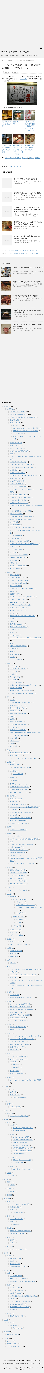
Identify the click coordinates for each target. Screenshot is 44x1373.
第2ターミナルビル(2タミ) (21, 899)
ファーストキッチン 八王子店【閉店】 (22, 467)
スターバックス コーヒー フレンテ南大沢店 (24, 475)
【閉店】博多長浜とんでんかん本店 (21, 693)
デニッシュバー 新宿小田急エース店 (22, 1009)
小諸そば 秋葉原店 (16, 847)
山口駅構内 (13, 1325)
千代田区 (10, 833)
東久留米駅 (13, 801)
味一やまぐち (17, 1328)
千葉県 (6, 1101)
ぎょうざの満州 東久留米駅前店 (20, 818)
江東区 (9, 1077)
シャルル (13, 552)
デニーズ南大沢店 (16, 549)
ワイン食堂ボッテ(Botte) (18, 820)
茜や (11, 454)
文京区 (9, 887)
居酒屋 (37, 158)
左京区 (12, 1134)
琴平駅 (12, 1191)
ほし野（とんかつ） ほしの (19, 495)
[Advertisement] (22, 23)
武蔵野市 (10, 948)
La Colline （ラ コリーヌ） (21, 1169)
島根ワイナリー (15, 1095)
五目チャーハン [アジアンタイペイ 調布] (27, 282)
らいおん (13, 613)
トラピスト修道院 (16, 1276)
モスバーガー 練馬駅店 (18, 830)
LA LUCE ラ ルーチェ (17, 708)
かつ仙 (18, 922)
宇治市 (9, 1173)
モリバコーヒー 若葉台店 (18, 669)
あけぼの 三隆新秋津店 (17, 878)
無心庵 (12, 1240)
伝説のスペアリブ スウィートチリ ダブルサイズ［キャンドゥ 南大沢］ (18, 150)
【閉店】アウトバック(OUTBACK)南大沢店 (24, 544)
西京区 (12, 1166)
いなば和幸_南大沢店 (17, 481)
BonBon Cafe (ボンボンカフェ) (23, 1128)
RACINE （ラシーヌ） (20, 1130)
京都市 (9, 1122)
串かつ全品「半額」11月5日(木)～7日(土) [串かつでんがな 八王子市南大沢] (30, 126)
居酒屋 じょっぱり (16, 930)
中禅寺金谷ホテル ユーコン (19, 1267)
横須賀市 (10, 1246)
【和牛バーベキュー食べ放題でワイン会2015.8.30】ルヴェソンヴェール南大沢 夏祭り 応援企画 (28, 210)
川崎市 (9, 1201)
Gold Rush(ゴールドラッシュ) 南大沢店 (25, 428)
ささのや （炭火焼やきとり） (19, 787)
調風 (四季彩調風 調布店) (18, 646)
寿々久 (12, 632)
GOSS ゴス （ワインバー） (19, 850)
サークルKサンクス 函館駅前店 (20, 1301)
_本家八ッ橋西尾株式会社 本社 (23, 1140)
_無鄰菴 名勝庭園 (19, 1153)
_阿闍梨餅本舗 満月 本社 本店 (23, 1148)
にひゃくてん (17, 425)
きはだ (12, 1175)
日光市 (9, 1256)
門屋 (11, 716)
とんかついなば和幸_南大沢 (19, 451)
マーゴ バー (20, 913)
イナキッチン (14, 666)
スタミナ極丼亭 (18, 434)
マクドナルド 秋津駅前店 (18, 875)
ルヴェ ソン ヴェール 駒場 (18, 944)
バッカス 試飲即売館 (20, 1097)
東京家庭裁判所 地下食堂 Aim (19, 753)
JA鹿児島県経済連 (13, 1334)
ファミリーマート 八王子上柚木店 (21, 465)
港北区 (12, 1222)
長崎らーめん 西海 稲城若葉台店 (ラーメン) (24, 685)
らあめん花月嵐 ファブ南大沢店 (20, 519)
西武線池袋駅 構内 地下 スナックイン (22, 997)
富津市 (9, 1104)
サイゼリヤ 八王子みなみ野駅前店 (21, 516)
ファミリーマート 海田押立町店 (20, 702)
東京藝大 (13, 771)
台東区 (9, 762)
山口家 (12, 719)
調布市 (9, 572)
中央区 (9, 1053)
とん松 (12, 657)
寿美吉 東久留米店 (16, 799)
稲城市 (9, 663)
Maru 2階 (16, 1064)
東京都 (31, 158)
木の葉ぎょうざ (15, 711)
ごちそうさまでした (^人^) (15, 52)
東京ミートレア (15, 423)
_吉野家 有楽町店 (15, 855)
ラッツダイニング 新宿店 (18, 1020)
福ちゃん (16, 780)
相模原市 (10, 1228)
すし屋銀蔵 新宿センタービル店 (20, 1007)
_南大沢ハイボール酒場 (17, 412)
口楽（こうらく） (16, 445)
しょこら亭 (13, 546)
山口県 (6, 1320)
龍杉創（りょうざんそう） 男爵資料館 (22, 1281)
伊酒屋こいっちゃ (16, 1030)
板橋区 (9, 966)
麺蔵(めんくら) (15, 594)
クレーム (10, 1341)
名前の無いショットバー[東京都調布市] (23, 597)
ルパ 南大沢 (14, 522)
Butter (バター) (15, 568)
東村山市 (10, 867)
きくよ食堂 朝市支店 (17, 1304)
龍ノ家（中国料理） (16, 722)
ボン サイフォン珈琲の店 (18, 884)
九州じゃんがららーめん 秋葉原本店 (22, 844)
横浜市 (9, 1216)
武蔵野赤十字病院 (16, 951)
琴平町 (9, 1188)
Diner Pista (19, 919)
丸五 (11, 842)
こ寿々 (12, 1243)
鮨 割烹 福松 (14, 956)
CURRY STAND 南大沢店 (18, 557)
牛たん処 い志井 (15, 586)
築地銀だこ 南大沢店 (17, 484)
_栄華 (12, 743)
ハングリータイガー (16, 1219)
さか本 (12, 700)
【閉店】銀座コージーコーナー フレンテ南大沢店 (26, 506)
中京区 (12, 1157)
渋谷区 (9, 1024)
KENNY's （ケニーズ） (18, 602)
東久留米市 (10, 796)
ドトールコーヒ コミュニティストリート (23, 975)
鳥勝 (11, 651)
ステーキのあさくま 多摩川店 (19, 1204)
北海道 (6, 1270)
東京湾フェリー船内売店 (18, 1249)
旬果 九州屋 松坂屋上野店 (21, 767)
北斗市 (9, 1273)
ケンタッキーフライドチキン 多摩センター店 (24, 1036)
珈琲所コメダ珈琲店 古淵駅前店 (20, 1231)
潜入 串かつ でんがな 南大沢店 (6, 124)
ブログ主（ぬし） (15, 166)
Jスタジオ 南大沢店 (16, 514)
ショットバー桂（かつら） (18, 608)
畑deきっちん (14, 1050)
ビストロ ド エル (15, 942)
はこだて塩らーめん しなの (19, 1307)
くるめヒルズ (14, 810)
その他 (6, 1338)
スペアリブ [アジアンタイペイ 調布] (25, 296)
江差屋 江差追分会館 (17, 1316)
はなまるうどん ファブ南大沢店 (20, 497)
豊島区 (9, 992)
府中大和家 (13, 746)
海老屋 (12, 1261)
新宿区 (9, 1001)
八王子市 (25, 158)
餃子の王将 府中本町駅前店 (19, 713)
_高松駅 (12, 1185)
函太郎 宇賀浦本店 (16, 1293)
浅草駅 (12, 777)
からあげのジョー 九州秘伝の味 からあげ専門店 (25, 1080)
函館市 (9, 1285)
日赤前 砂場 (14, 953)
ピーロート (20, 902)
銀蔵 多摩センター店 (17, 1047)
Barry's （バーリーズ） (17, 610)
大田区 (9, 894)
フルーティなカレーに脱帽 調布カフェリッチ (23, 251)
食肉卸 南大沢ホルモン (17, 473)
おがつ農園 (13, 738)
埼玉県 (6, 1110)
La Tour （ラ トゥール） (21, 1145)
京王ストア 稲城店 (16, 688)
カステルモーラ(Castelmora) (25, 905)
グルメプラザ (14, 977)
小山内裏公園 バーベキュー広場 (20, 511)
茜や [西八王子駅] (18, 123)
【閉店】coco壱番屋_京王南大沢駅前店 (23, 417)
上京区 (12, 1125)
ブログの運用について (14, 1346)
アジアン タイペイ (16, 659)
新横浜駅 (16, 1224)
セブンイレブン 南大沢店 (18, 462)
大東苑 (12, 674)
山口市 (9, 1322)
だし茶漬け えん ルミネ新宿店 (20, 1015)
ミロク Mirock (14, 635)
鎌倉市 (9, 1237)
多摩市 (9, 1033)
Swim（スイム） (15, 677)
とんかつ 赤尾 (14, 995)
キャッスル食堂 (18, 774)
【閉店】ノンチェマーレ (18, 599)
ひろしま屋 (13, 815)
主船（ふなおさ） (16, 1107)
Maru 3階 (16, 1067)
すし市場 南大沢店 (16, 536)
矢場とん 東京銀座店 (17, 1074)
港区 (8, 750)
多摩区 (12, 1210)
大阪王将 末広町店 (16, 836)
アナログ (13, 649)
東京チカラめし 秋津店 (17, 870)
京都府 (6, 1120)
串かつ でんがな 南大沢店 (18, 566)
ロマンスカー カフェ (17, 1012)
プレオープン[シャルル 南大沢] (25, 179)
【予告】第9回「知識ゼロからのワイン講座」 (23, 253)
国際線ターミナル (19, 917)
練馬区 (9, 827)
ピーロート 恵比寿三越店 (18, 1027)
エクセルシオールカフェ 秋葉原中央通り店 (24, 839)
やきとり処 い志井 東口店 (18, 583)
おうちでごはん (12, 1344)
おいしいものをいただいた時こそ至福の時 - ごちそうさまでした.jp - (22, 1363)
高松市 (9, 1182)
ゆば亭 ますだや (15, 1258)
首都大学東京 (14, 560)
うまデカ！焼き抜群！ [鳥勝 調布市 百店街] (30, 148)
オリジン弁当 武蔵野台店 (18, 724)
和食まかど (13, 563)
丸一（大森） (14, 932)
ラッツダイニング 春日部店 (19, 1116)
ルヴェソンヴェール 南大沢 (19, 414)
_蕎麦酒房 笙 (18, 1212)
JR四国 (9, 1195)
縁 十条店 (13, 963)
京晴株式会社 (14, 470)
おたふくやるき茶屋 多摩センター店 (22, 1039)
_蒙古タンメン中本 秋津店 (18, 873)
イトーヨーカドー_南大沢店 (19, 555)
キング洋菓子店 (15, 478)
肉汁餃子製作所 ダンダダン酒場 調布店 (22, 616)
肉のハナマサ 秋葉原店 (17, 853)
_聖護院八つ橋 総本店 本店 (22, 1151)
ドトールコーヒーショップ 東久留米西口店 (24, 807)
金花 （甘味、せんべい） (18, 804)
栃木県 (6, 1253)
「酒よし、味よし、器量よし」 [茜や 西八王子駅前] (7, 149)
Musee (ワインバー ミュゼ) (22, 1160)
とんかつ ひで (14, 654)
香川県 (6, 1179)
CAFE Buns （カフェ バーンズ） (20, 605)
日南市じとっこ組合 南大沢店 (19, 541)
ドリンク (23, 79)
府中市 (9, 697)
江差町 (9, 1313)
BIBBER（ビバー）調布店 (18, 627)
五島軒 (12, 1309)
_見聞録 (12, 621)
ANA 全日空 (17, 926)
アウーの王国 (14, 575)
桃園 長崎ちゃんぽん (17, 624)
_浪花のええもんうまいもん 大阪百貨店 (23, 863)
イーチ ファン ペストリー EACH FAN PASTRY (25, 638)
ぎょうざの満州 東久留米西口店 (20, 812)
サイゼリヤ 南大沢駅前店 (18, 500)
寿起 (11, 643)
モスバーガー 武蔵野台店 (18, 730)
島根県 (6, 1086)
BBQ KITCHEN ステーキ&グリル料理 (25, 431)
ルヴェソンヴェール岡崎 (21, 1137)
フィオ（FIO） (15, 538)
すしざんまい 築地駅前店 (18, 1056)
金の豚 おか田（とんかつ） (19, 503)
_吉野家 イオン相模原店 (18, 1233)
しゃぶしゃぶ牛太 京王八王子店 (21, 527)
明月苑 (12, 591)
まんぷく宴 (13, 671)
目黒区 (9, 939)
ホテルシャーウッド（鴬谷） (19, 789)
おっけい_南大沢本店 (13, 158)
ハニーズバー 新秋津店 (17, 881)
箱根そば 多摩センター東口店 (19, 1044)
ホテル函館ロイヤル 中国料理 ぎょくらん (23, 1296)
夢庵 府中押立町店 (16, 705)
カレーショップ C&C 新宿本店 (20, 1004)
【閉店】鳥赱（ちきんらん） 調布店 (22, 588)
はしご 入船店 (14, 1071)
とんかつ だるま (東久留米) (19, 823)
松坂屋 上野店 (15, 765)
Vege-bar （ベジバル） (20, 1142)
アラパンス (13, 629)
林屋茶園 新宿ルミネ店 (17, 1018)
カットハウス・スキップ (18, 1059)
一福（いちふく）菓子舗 (18, 1278)
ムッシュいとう (18, 1163)
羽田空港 (13, 897)
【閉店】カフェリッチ (17, 578)
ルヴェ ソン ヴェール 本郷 (18, 890)
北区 (8, 960)
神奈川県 (7, 1199)
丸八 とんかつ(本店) (16, 935)
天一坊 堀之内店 (15, 525)
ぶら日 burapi (14, 741)
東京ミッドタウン (16, 755)
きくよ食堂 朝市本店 (17, 1290)
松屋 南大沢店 (14, 420)
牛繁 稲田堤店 (14, 1207)
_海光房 (12, 1299)
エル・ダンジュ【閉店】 (18, 1041)
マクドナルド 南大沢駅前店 (19, 486)
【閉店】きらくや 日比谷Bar (19, 580)
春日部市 (10, 1113)
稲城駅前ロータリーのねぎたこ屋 (21, 691)
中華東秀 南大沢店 (16, 443)
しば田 (12, 618)
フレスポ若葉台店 (16, 682)
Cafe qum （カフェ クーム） (19, 792)
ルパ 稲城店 (14, 680)
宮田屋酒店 (13, 1062)
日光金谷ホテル (15, 1264)
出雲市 (9, 1089)
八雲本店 (13, 1092)
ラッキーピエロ (15, 1288)
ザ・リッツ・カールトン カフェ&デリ (25, 758)
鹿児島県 (7, 1332)
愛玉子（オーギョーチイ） (18, 784)
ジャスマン (13, 727)
